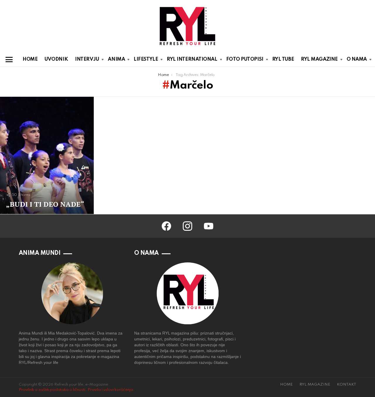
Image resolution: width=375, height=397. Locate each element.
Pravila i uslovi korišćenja (110, 390)
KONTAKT (346, 384)
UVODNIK (56, 59)
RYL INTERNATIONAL (192, 59)
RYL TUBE (283, 59)
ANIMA (116, 59)
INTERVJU (87, 59)
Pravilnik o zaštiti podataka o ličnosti (52, 390)
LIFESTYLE (146, 59)
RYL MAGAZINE (319, 59)
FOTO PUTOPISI (244, 59)
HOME (30, 59)
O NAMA (357, 59)
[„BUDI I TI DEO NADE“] (47, 155)
